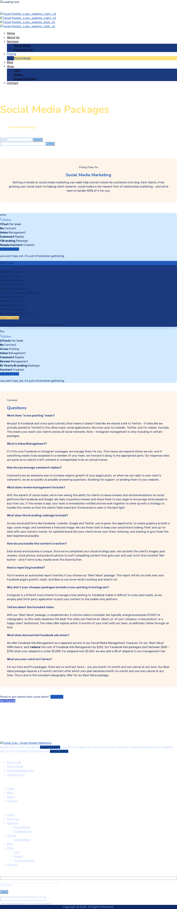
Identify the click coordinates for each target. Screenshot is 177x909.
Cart (17, 70)
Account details (25, 79)
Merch (11, 797)
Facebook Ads (23, 49)
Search (37, 139)
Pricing (11, 54)
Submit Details (9, 249)
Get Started (7, 700)
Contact (12, 83)
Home (11, 33)
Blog (10, 62)
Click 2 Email (15, 766)
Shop (10, 66)
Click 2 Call (14, 762)
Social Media (22, 45)
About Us (13, 37)
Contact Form (16, 774)
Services (12, 41)
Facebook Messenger (20, 770)
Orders (18, 74)
